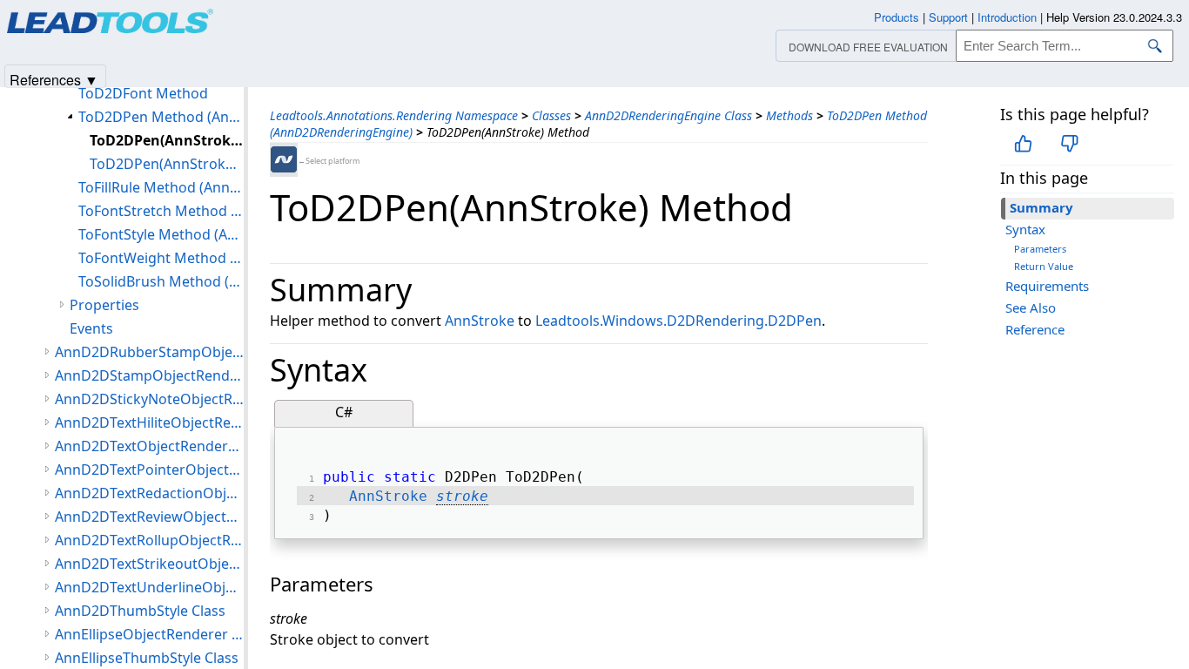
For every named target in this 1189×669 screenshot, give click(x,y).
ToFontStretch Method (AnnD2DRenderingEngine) (161, 210)
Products (896, 17)
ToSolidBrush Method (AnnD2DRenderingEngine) (161, 281)
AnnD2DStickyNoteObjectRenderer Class (149, 399)
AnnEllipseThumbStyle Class (146, 657)
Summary (1041, 207)
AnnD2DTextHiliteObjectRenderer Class (149, 422)
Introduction (1007, 17)
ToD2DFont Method (143, 93)
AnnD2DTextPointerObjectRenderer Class (149, 469)
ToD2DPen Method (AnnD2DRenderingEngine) (161, 116)
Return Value (1043, 266)
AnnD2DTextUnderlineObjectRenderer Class (149, 587)
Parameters (1040, 248)
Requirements (1047, 285)
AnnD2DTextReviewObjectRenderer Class (149, 516)
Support (948, 17)
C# (344, 412)
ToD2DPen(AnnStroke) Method (167, 140)
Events (91, 328)
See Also (1030, 307)
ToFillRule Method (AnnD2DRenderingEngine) (161, 187)
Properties (104, 304)
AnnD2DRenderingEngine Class (668, 115)
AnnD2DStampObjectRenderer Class (149, 375)
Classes (551, 115)
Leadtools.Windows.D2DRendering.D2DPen (678, 320)
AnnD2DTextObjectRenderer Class (149, 446)
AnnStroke (479, 320)
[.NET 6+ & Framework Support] (284, 159)
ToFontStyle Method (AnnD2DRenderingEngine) (161, 234)
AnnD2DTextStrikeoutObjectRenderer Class (149, 563)
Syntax (1025, 229)
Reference (1035, 329)
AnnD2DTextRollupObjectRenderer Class (149, 540)
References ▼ (54, 79)
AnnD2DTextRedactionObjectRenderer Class (149, 493)
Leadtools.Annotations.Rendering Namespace (394, 115)
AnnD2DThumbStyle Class (140, 610)
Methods (789, 115)
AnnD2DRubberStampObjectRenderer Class (149, 352)
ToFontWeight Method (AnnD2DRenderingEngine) (161, 257)
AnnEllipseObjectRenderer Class (149, 634)
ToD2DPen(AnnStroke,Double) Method (167, 163)
